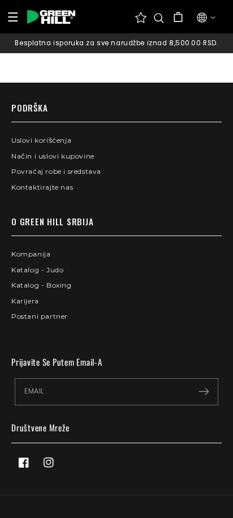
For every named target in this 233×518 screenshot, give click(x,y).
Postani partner (39, 316)
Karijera (25, 301)
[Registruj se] (203, 391)
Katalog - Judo (37, 270)
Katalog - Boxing (41, 285)
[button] (159, 18)
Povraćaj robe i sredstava (56, 171)
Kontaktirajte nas (42, 187)
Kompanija (30, 254)
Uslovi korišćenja (41, 140)
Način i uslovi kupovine (52, 156)
